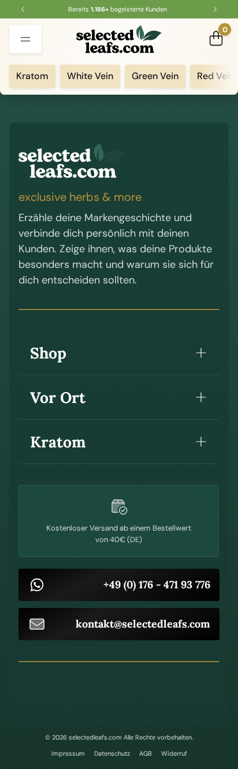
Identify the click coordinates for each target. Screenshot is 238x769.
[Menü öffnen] (25, 39)
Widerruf (174, 754)
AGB (145, 754)
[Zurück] (23, 9)
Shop (48, 353)
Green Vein (155, 76)
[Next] (224, 76)
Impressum (68, 754)
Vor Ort (57, 397)
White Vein (90, 76)
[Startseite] (118, 160)
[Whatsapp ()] (119, 692)
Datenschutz (112, 754)
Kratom (32, 76)
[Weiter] (215, 9)
